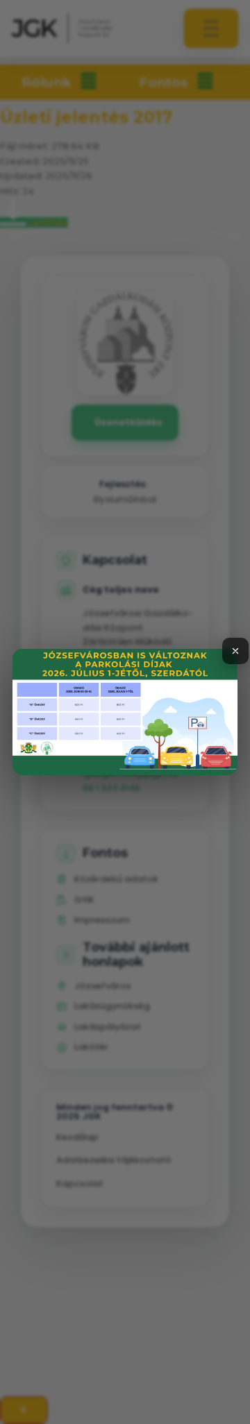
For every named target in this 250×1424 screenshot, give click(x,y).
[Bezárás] (235, 651)
